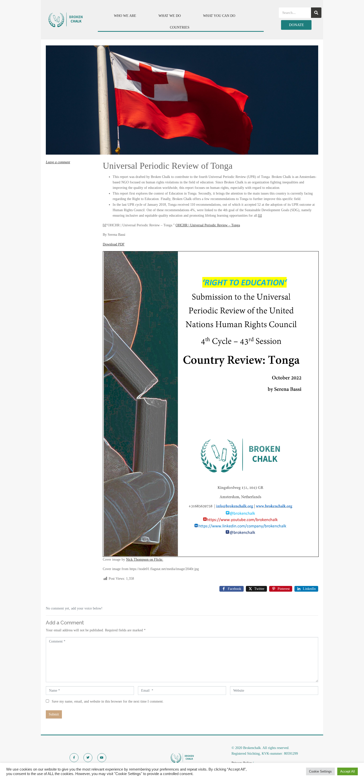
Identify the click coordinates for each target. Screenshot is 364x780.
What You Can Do (219, 16)
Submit (54, 714)
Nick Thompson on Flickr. (144, 559)
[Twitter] (87, 757)
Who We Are (125, 16)
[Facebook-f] (74, 757)
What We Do (169, 16)
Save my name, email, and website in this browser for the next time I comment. (108, 701)
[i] (260, 215)
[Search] (316, 12)
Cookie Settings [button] (320, 771)
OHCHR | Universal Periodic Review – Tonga (208, 225)
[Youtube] (101, 757)
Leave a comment (58, 162)
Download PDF (114, 244)
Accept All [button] (347, 771)
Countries (179, 27)
